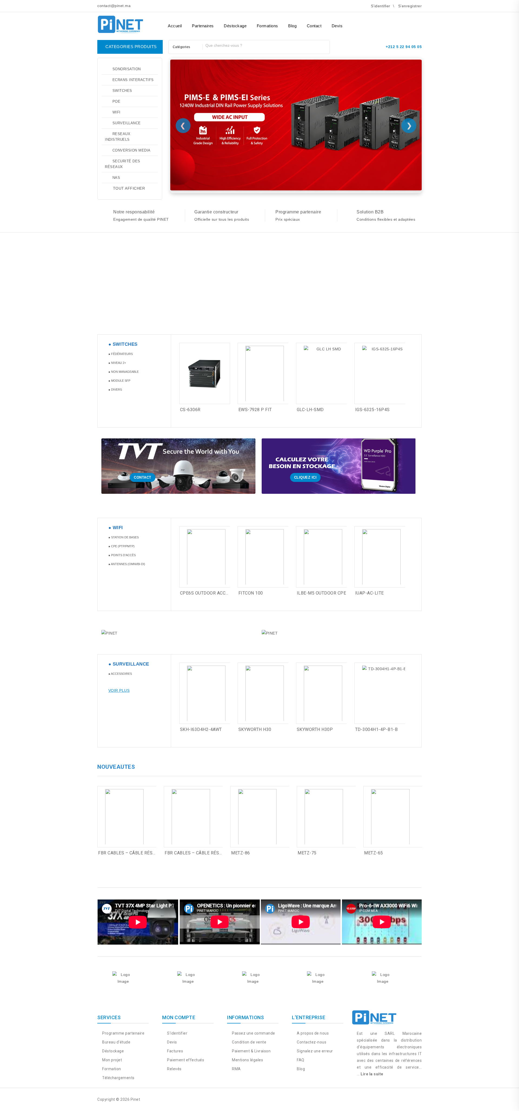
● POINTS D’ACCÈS (122, 555)
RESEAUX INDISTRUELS (117, 137)
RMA (236, 1069)
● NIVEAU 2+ (117, 362)
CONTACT (142, 477)
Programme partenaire (298, 212)
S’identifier (380, 6)
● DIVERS (115, 389)
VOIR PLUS (119, 690)
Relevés (174, 1069)
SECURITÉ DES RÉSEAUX (122, 164)
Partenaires (203, 26)
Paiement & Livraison (251, 1051)
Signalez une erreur (314, 1051)
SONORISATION (126, 69)
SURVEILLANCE (126, 123)
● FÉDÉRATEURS (120, 353)
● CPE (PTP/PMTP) (121, 546)
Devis (337, 26)
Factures (174, 1051)
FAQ (300, 1060)
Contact (314, 26)
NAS (116, 178)
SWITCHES (122, 91)
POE (116, 101)
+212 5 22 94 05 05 (404, 47)
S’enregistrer (410, 6)
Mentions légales (247, 1060)
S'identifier (176, 1033)
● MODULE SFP (119, 380)
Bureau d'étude (115, 1042)
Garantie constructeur (216, 212)
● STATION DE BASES (123, 537)
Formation (111, 1069)
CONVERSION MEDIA (131, 150)
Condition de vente (248, 1042)
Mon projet (111, 1060)
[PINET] (120, 23)
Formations (267, 26)
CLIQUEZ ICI (305, 477)
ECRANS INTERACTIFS (133, 80)
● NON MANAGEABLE (123, 371)
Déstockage (235, 26)
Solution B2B (370, 212)
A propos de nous (312, 1033)
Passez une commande (253, 1033)
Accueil (175, 26)
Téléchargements (118, 1078)
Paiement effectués (185, 1060)
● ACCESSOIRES (120, 673)
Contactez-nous (311, 1042)
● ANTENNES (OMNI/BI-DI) (126, 564)
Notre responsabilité (134, 212)
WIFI (116, 112)
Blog (292, 26)
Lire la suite (372, 1074)
